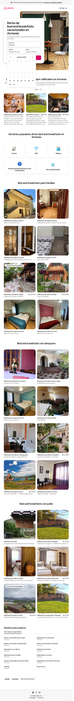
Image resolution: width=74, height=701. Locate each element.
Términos (40, 698)
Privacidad (32, 698)
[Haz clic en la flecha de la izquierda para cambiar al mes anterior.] (10, 57)
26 (21, 81)
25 (17, 81)
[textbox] (16, 52)
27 (25, 81)
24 (14, 81)
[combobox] (24, 45)
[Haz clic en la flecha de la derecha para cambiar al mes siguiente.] (32, 57)
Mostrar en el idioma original (53, 2)
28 (29, 81)
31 (14, 84)
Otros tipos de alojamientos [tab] (12, 632)
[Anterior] (32, 89)
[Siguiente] (40, 89)
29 (33, 81)
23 (10, 81)
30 (10, 84)
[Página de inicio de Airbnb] (9, 8)
